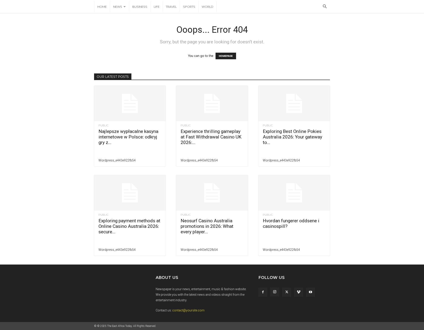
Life (156, 6)
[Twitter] (286, 292)
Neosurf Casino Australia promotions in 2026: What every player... (207, 226)
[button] (324, 7)
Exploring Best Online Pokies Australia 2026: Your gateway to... (292, 137)
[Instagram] (274, 292)
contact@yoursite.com (188, 310)
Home (102, 6)
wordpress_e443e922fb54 (117, 160)
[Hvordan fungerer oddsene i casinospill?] (294, 193)
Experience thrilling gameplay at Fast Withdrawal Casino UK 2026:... (211, 137)
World (207, 6)
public (103, 125)
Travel (171, 6)
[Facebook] (262, 292)
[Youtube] (310, 292)
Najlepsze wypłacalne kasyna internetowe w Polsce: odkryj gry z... (128, 137)
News (117, 6)
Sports (189, 6)
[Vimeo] (298, 292)
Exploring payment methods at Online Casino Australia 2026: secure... (129, 226)
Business (139, 6)
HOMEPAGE (226, 56)
